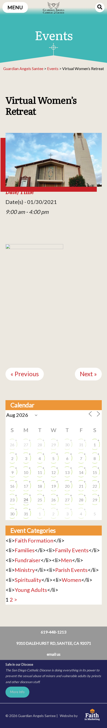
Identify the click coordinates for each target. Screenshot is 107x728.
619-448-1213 (53, 632)
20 (67, 486)
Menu (15, 7)
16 (12, 486)
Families (25, 550)
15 (95, 472)
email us (53, 654)
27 (26, 444)
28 (40, 444)
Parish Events (71, 569)
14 (81, 472)
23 (12, 499)
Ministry (25, 569)
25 (40, 499)
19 (53, 486)
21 (81, 486)
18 (40, 486)
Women (71, 579)
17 (26, 486)
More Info (17, 692)
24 (26, 499)
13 (67, 472)
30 (67, 444)
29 (53, 444)
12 (53, 472)
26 (12, 444)
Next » (88, 373)
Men (66, 560)
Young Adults (31, 589)
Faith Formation (34, 540)
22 (95, 486)
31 (81, 444)
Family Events (72, 550)
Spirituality (28, 579)
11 (40, 472)
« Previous (24, 373)
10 (26, 472)
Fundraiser (28, 560)
